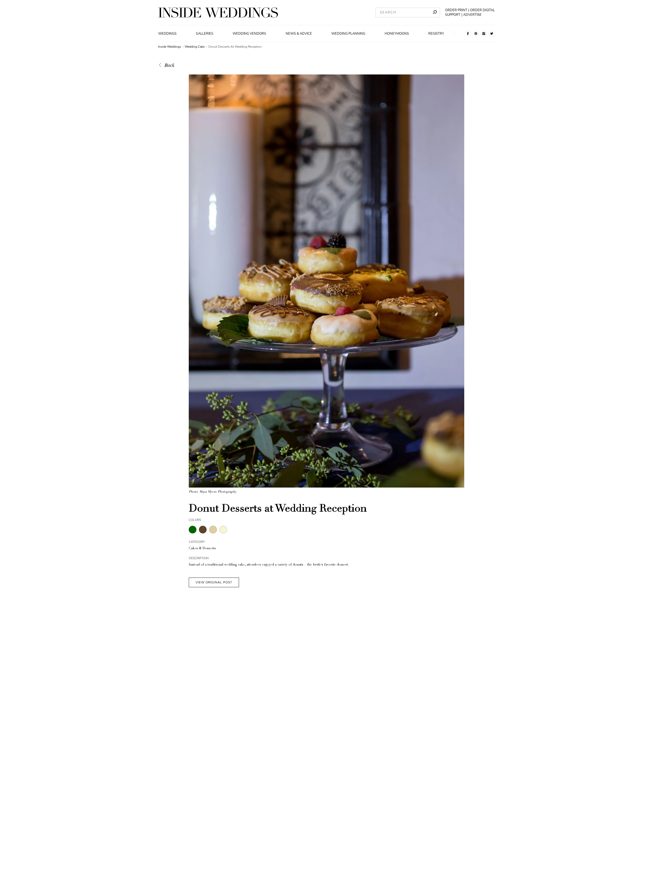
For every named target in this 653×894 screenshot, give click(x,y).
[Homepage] (218, 12)
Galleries (204, 33)
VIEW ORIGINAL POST (214, 582)
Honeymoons (397, 33)
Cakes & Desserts (202, 548)
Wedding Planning (348, 33)
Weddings (167, 33)
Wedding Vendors (249, 33)
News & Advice (299, 33)
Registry (436, 33)
